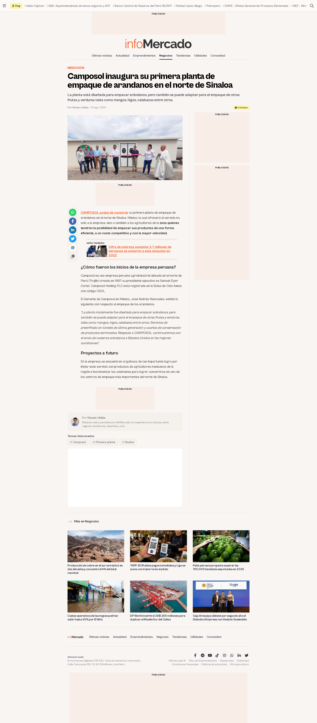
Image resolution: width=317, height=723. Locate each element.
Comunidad (218, 55)
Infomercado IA (177, 660)
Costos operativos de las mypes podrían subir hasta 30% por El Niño (93, 617)
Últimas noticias (102, 55)
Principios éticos (239, 664)
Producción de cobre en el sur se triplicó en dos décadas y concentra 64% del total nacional (95, 569)
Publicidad (243, 660)
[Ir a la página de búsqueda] (312, 6)
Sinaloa (129, 442)
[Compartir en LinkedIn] (72, 230)
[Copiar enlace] (72, 256)
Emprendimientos (144, 55)
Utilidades (200, 55)
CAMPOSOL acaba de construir (105, 213)
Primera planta (105, 442)
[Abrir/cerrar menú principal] (4, 6)
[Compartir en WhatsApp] (72, 212)
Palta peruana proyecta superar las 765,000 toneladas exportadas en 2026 (218, 567)
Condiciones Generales (185, 664)
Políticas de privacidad (214, 664)
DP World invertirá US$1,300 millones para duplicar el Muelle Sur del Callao (157, 617)
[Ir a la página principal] (158, 43)
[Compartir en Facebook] (72, 221)
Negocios (165, 55)
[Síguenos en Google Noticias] (72, 247)
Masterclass (227, 660)
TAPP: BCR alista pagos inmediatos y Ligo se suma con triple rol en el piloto (157, 567)
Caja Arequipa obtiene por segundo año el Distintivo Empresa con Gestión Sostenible (220, 617)
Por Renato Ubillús (78, 107)
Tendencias (183, 55)
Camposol (79, 442)
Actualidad (122, 55)
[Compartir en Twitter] (72, 238)
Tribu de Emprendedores (203, 660)
